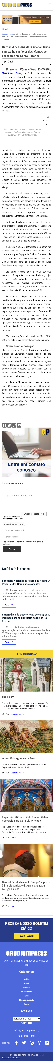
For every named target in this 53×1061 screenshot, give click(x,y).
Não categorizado (26, 1000)
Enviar (12, 549)
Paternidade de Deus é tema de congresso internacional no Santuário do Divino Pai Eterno (26, 618)
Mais (7, 605)
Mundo (26, 996)
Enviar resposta (31, 514)
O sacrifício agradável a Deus (19, 758)
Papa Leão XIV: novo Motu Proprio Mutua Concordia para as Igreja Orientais (25, 819)
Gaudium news (8, 34)
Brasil (5, 29)
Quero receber (26, 936)
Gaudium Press (11, 73)
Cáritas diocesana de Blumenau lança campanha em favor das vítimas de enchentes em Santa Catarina (26, 51)
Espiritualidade (17, 714)
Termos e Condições (11, 1057)
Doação (26, 987)
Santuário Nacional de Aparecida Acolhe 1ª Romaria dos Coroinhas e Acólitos (26, 582)
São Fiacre (8, 697)
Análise (26, 979)
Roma (13, 837)
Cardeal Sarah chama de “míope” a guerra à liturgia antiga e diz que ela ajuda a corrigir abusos (26, 885)
